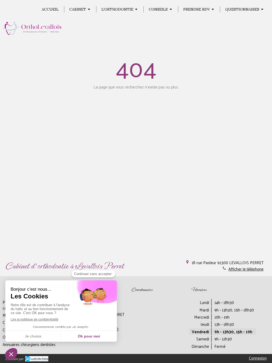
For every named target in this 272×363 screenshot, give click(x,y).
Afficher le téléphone (246, 269)
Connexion (258, 357)
